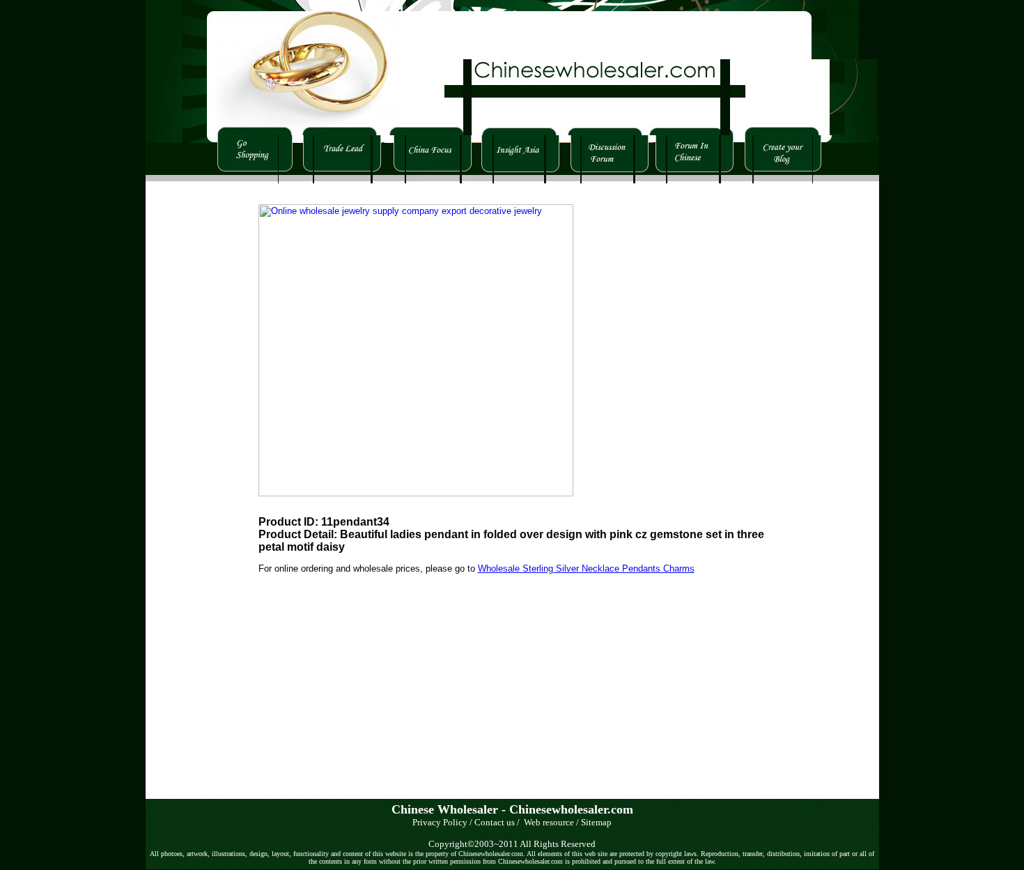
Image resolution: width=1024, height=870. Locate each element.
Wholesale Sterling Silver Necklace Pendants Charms (586, 568)
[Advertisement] (187, 392)
